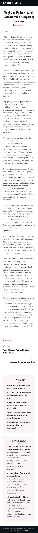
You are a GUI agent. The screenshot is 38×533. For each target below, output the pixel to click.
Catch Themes (24, 530)
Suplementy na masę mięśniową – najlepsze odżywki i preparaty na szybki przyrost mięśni (18, 405)
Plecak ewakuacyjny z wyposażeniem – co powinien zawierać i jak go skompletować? (18, 425)
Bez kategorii (8, 340)
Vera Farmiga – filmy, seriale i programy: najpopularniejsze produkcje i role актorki (19, 395)
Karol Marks (12, 3)
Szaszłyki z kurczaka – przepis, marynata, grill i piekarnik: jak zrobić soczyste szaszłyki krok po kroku (19, 415)
